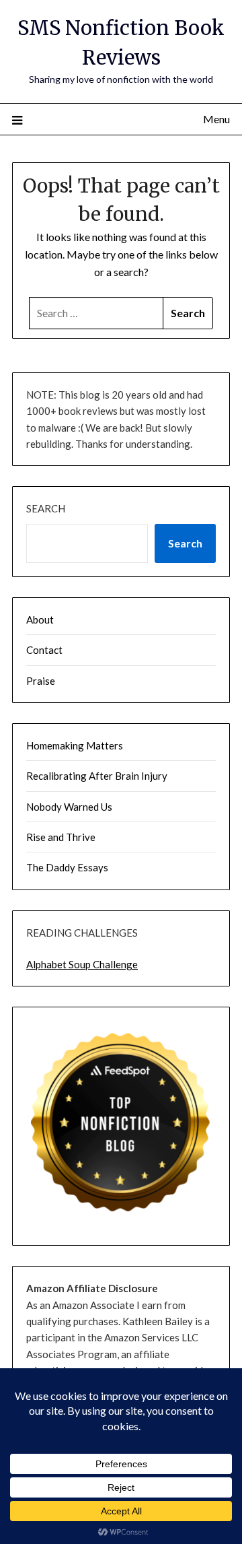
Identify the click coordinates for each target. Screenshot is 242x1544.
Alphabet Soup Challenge (82, 964)
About (40, 619)
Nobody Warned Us (69, 807)
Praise (40, 681)
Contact (44, 650)
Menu (216, 118)
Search (45, 508)
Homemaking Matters (74, 745)
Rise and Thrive (60, 837)
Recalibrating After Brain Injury (96, 776)
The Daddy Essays (67, 867)
